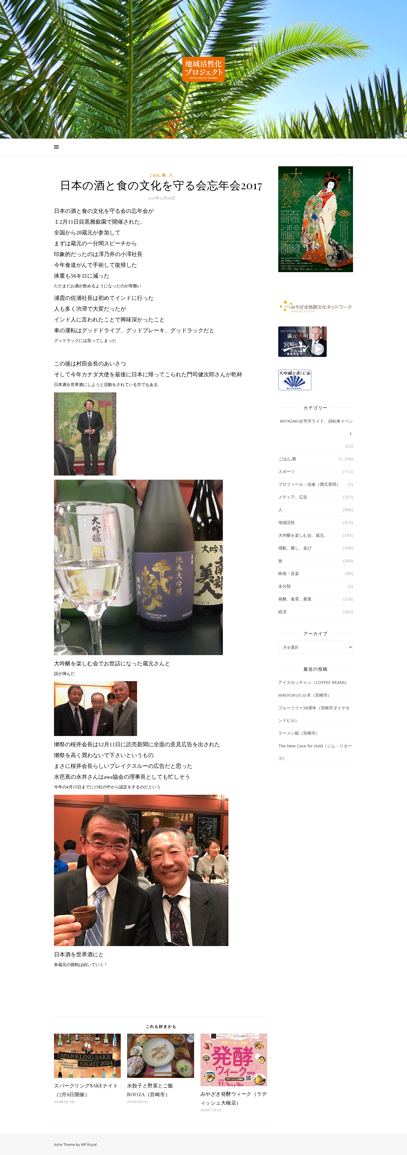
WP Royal (89, 1144)
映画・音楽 (288, 573)
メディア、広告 (292, 497)
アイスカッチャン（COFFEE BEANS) (312, 682)
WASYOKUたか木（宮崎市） (305, 695)
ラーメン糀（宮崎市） (299, 733)
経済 (282, 611)
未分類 (284, 586)
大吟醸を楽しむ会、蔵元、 (303, 535)
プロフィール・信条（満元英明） (309, 484)
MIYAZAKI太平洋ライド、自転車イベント (316, 427)
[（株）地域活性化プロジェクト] (203, 69)
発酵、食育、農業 (294, 599)
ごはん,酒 (157, 175)
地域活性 (286, 522)
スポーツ (286, 471)
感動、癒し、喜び (294, 548)
